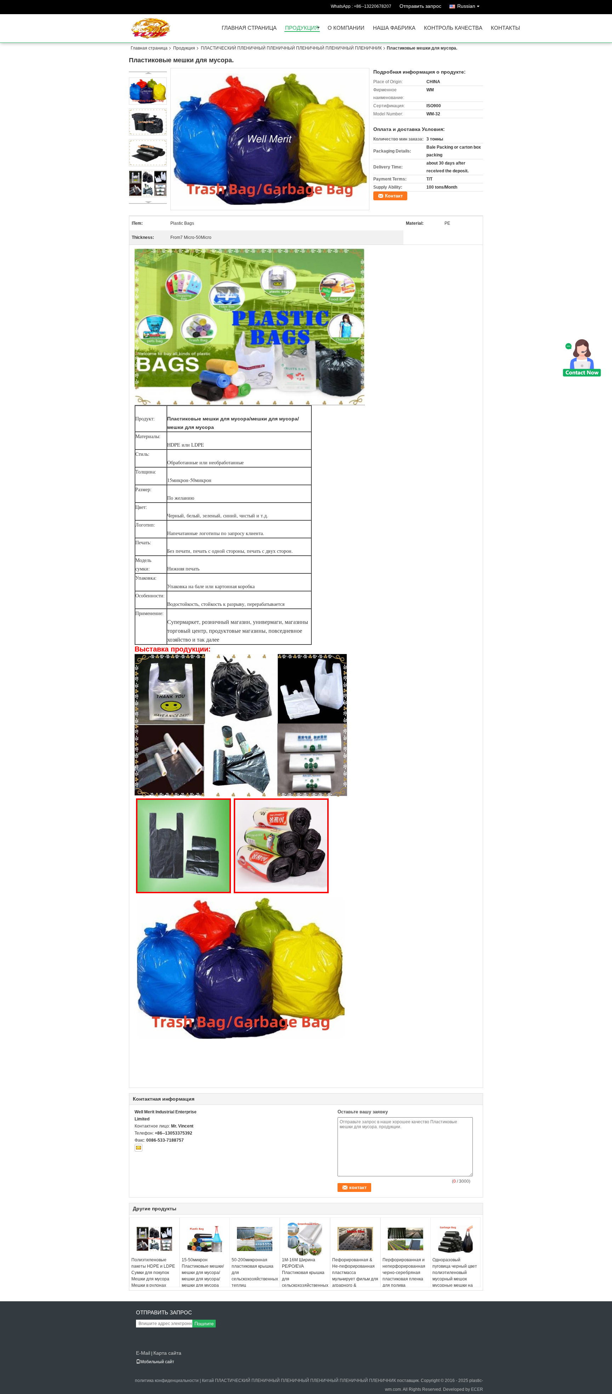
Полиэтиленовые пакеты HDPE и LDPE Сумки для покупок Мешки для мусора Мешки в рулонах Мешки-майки (153, 1275)
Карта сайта (167, 1353)
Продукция (302, 28)
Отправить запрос (420, 6)
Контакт (394, 196)
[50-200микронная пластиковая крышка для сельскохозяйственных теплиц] (254, 1239)
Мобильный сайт (157, 1361)
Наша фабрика (394, 28)
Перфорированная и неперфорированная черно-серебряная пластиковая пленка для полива (403, 1272)
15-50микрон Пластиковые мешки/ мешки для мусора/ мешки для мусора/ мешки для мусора (203, 1272)
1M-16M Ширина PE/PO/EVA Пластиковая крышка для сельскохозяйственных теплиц (305, 1275)
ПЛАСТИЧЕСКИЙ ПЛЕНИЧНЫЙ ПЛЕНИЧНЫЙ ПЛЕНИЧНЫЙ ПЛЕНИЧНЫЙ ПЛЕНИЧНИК (291, 48)
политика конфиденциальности (167, 1380)
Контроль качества (453, 28)
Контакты (505, 28)
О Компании (346, 28)
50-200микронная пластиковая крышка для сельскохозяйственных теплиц (255, 1272)
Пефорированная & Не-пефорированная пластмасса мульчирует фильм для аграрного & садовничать (355, 1275)
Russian (466, 6)
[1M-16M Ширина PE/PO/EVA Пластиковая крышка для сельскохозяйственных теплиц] (305, 1239)
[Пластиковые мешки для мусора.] (270, 138)
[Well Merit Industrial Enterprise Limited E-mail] (138, 1148)
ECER (477, 1389)
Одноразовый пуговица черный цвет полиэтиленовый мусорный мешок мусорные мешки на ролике (454, 1275)
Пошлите (204, 1323)
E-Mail (143, 1353)
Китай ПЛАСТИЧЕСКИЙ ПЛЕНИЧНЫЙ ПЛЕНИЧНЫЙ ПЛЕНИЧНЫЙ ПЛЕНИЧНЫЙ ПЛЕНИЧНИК (299, 1380)
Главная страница (249, 28)
